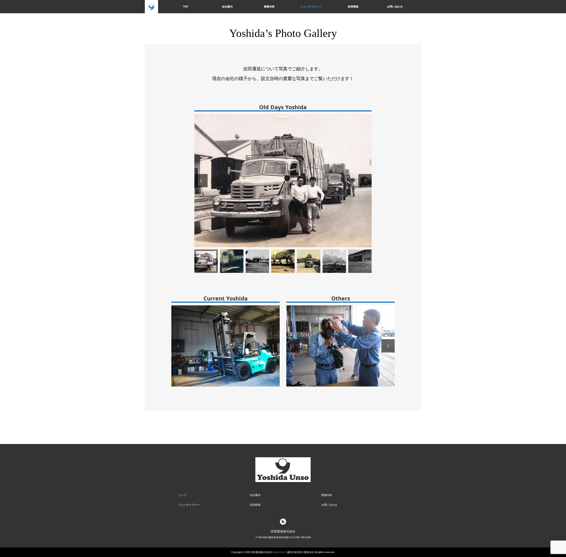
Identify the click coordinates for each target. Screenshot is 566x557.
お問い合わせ (395, 6)
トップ (182, 495)
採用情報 (353, 6)
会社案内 (227, 6)
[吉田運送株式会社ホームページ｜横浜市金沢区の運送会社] (151, 6)
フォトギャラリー (311, 6)
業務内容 (269, 6)
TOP (185, 6)
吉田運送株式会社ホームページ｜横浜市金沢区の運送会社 (282, 552)
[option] (283, 180)
